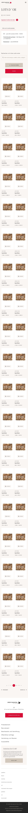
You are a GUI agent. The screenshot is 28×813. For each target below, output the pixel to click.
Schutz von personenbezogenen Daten (14, 808)
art (2, 785)
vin (2, 794)
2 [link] (11, 685)
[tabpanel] (14, 38)
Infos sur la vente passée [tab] (8, 28)
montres (3, 778)
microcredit (4, 798)
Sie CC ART (17, 761)
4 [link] (16, 685)
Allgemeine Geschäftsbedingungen (14, 810)
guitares (3, 791)
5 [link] (19, 685)
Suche (14, 71)
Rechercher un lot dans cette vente (10, 53)
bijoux (2, 775)
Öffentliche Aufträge (7, 735)
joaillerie (3, 772)
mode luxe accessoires (6, 782)
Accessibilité (5, 741)
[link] (6, 685)
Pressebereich (5, 724)
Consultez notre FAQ (15, 715)
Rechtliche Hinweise (14, 806)
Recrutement (5, 728)
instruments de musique (6, 788)
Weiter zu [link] (22, 689)
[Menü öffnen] (26, 2)
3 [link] (14, 686)
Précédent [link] (5, 689)
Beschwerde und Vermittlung (10, 731)
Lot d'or (4, 103)
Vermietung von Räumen (9, 738)
